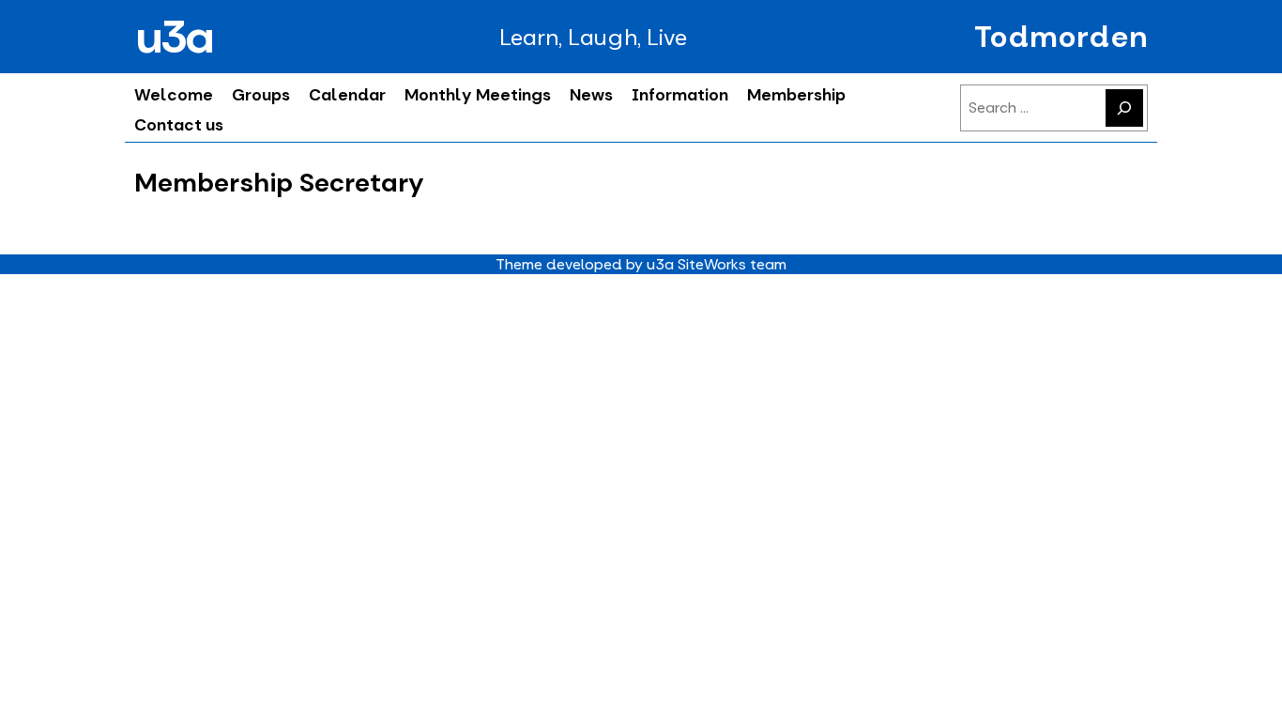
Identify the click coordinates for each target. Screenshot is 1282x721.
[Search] (1124, 108)
